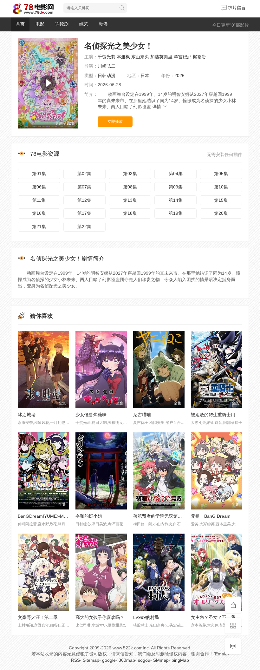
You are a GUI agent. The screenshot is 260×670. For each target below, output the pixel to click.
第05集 (221, 173)
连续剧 (61, 24)
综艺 (83, 24)
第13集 (130, 200)
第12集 (84, 200)
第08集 (130, 186)
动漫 (103, 24)
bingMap (180, 660)
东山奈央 (140, 56)
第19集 (176, 213)
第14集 (176, 200)
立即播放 (115, 121)
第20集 (221, 213)
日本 (144, 75)
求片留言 (236, 7)
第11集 (39, 200)
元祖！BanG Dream (211, 516)
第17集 (84, 213)
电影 (40, 24)
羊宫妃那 (183, 56)
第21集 (39, 226)
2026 (179, 75)
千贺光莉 (106, 56)
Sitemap (91, 660)
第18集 (130, 213)
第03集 (130, 173)
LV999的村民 (146, 617)
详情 (157, 106)
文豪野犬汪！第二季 (38, 617)
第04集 (176, 173)
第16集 (39, 213)
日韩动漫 (106, 75)
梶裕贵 (199, 56)
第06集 (39, 186)
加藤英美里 (161, 56)
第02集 (84, 173)
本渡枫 (123, 56)
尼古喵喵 (142, 414)
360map (127, 660)
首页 (20, 24)
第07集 (84, 186)
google (109, 660)
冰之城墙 (27, 414)
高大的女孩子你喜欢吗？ (99, 617)
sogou (144, 660)
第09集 (176, 186)
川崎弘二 (106, 66)
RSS (75, 660)
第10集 (221, 186)
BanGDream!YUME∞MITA (44, 516)
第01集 (39, 173)
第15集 (221, 200)
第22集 (84, 226)
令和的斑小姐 (88, 516)
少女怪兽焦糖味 (91, 414)
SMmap (161, 660)
